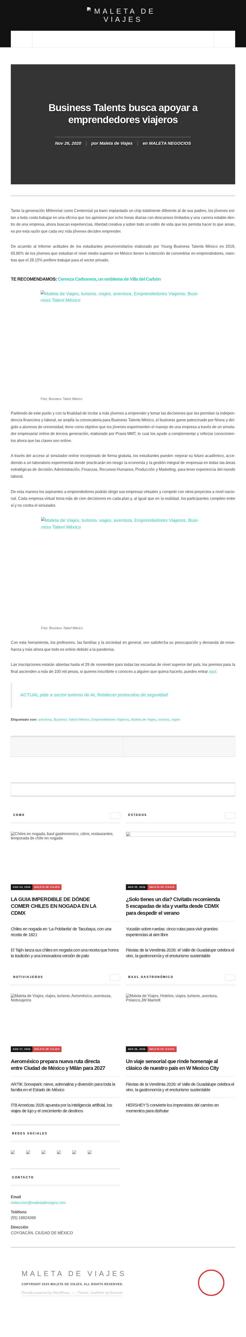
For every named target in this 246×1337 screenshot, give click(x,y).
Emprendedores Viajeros (110, 719)
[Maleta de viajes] (123, 15)
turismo (163, 719)
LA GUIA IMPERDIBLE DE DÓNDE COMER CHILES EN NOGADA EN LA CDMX (53, 906)
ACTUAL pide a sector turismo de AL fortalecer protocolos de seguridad (94, 694)
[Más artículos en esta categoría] (115, 815)
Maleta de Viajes (116, 143)
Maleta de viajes (74, 1273)
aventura (45, 719)
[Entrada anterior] (67, 746)
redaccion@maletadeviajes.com (38, 1203)
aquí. (213, 671)
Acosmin (116, 1293)
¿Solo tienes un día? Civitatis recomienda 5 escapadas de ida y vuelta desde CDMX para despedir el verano (173, 906)
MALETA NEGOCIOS (170, 143)
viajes (175, 719)
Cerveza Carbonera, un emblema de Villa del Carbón (109, 279)
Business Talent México (71, 719)
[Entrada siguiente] (179, 746)
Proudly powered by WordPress (46, 1293)
